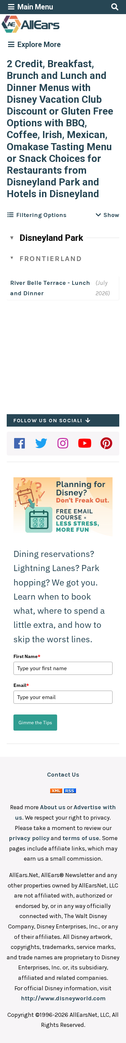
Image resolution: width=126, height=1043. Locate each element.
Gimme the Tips (35, 723)
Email (21, 685)
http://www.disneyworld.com (63, 998)
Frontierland (50, 258)
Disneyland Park (51, 238)
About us (53, 807)
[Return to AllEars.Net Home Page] (51, 32)
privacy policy (29, 838)
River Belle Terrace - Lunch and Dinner (50, 288)
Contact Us (63, 774)
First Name (26, 656)
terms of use (80, 838)
